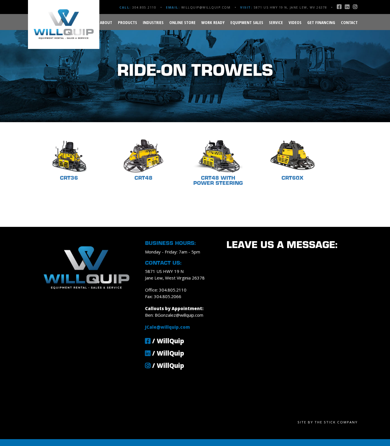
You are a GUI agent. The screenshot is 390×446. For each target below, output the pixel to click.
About (106, 22)
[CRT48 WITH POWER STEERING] (218, 141)
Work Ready (213, 22)
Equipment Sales (246, 22)
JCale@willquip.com (167, 327)
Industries (153, 22)
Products (127, 22)
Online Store (182, 22)
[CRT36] (69, 141)
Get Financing (321, 22)
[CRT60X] (292, 141)
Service (276, 22)
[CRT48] (144, 141)
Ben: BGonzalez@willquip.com (174, 315)
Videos (295, 22)
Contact (349, 22)
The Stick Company (336, 422)
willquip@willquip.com (206, 7)
